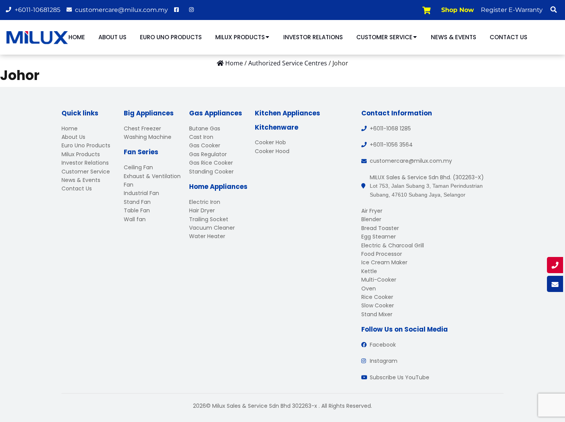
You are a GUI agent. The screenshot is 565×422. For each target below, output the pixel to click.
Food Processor (381, 254)
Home (76, 37)
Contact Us (508, 37)
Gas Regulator (208, 154)
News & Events (453, 37)
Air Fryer (371, 211)
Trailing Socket (208, 219)
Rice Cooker (377, 297)
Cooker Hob (270, 142)
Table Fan (137, 210)
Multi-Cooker (378, 280)
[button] (553, 9)
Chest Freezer (142, 128)
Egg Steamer (378, 236)
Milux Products (240, 37)
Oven (368, 288)
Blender (371, 219)
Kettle (369, 271)
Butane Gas (204, 128)
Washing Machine (147, 137)
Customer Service (384, 37)
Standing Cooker (211, 171)
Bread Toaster (380, 228)
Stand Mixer (376, 314)
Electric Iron (204, 202)
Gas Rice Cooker (211, 163)
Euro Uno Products (171, 37)
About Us (112, 37)
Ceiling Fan (138, 167)
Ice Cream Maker (384, 262)
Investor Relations (313, 37)
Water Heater (207, 236)
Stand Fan (137, 202)
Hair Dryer (202, 210)
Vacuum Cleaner (212, 228)
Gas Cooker (204, 145)
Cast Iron (201, 137)
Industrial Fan (141, 193)
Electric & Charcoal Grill (392, 245)
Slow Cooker (377, 305)
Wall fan (135, 219)
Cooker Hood (272, 151)
